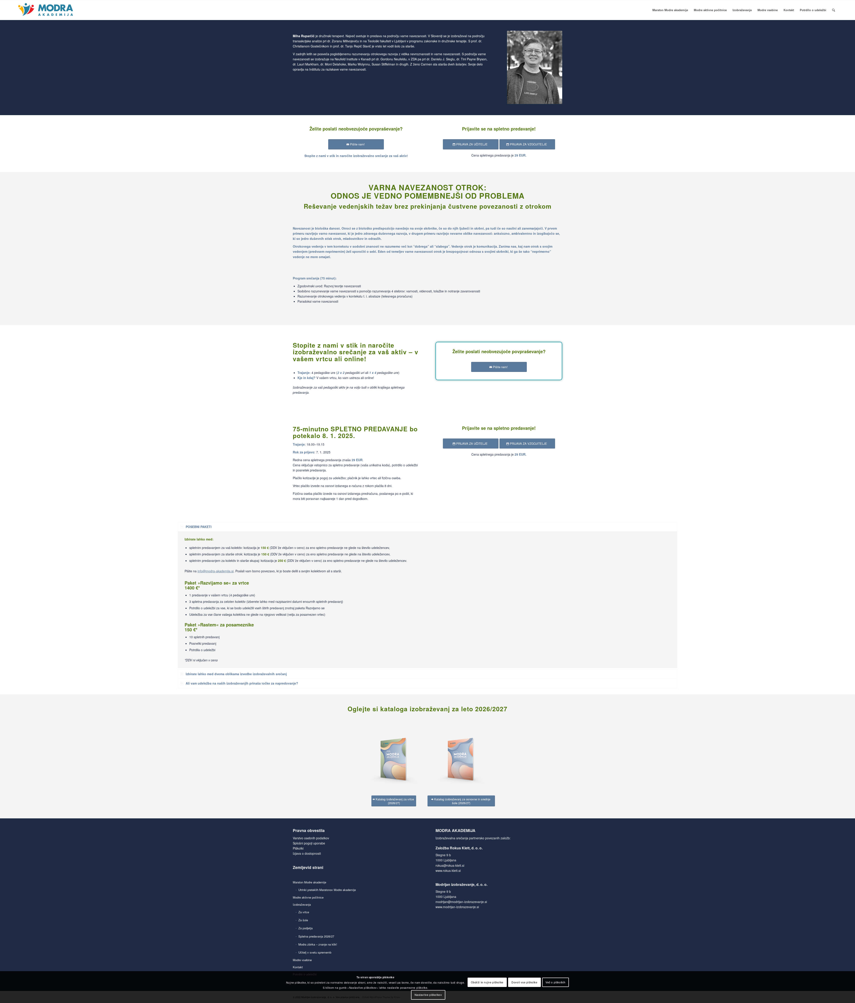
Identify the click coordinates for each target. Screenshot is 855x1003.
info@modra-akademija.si (215, 571)
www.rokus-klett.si (448, 870)
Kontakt (298, 967)
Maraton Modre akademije (309, 882)
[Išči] (833, 10)
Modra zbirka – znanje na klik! (317, 944)
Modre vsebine (302, 960)
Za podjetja (305, 928)
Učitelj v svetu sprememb (314, 952)
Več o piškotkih (556, 982)
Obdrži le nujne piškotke (487, 982)
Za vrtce (303, 912)
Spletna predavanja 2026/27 (316, 936)
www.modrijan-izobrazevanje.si (457, 907)
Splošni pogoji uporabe (309, 843)
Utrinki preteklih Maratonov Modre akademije (327, 890)
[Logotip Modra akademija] (46, 10)
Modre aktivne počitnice (308, 897)
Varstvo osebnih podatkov (311, 838)
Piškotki (298, 848)
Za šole (303, 920)
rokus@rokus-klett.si (450, 865)
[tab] (427, 527)
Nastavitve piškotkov (428, 995)
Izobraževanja (302, 904)
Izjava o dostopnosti (307, 853)
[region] (427, 599)
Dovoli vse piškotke (524, 982)
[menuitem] (670, 10)
